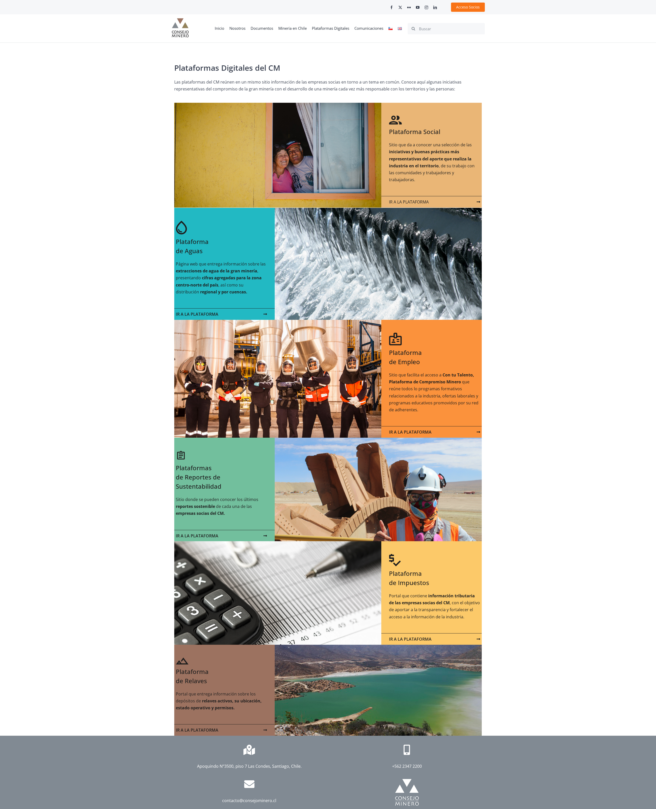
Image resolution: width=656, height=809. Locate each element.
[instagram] (426, 7)
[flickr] (409, 7)
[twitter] (400, 7)
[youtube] (417, 7)
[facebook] (391, 7)
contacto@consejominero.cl (249, 800)
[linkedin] (435, 7)
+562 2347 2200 (407, 766)
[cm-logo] (180, 20)
